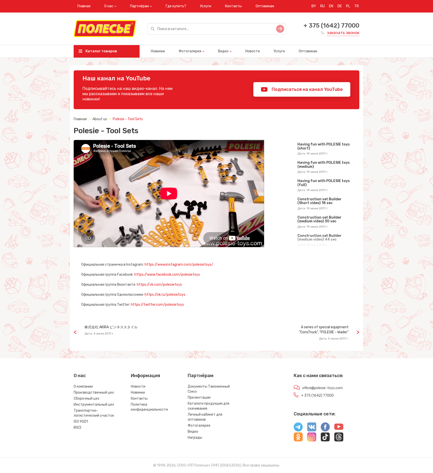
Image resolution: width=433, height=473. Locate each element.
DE (340, 6)
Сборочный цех (86, 398)
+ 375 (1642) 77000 (331, 25)
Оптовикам (265, 6)
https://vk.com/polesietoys (159, 284)
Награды (195, 437)
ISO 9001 (81, 421)
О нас (108, 6)
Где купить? (176, 6)
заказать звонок (343, 32)
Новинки (158, 51)
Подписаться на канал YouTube (307, 89)
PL (348, 6)
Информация (145, 375)
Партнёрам (139, 6)
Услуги (205, 6)
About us (99, 119)
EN (331, 6)
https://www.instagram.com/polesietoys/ (179, 264)
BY (313, 6)
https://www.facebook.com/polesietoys (167, 274)
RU (322, 6)
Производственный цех (94, 392)
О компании (83, 386)
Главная (83, 6)
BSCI (77, 427)
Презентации (199, 397)
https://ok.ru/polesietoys (165, 294)
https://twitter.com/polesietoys (157, 304)
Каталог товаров (101, 51)
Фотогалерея (190, 51)
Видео (223, 51)
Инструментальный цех (94, 404)
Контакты (233, 6)
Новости (252, 51)
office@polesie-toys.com (322, 388)
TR (356, 6)
